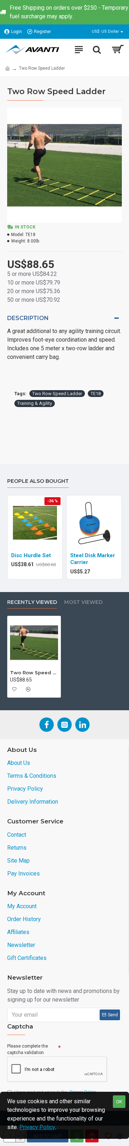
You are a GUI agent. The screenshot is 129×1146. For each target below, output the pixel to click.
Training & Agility (34, 403)
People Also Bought (38, 481)
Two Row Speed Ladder (57, 393)
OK (119, 1101)
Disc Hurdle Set (31, 555)
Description (28, 318)
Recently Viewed (32, 602)
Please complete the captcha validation (27, 1049)
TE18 (96, 393)
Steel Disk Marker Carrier (92, 559)
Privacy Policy (37, 1127)
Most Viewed (83, 602)
